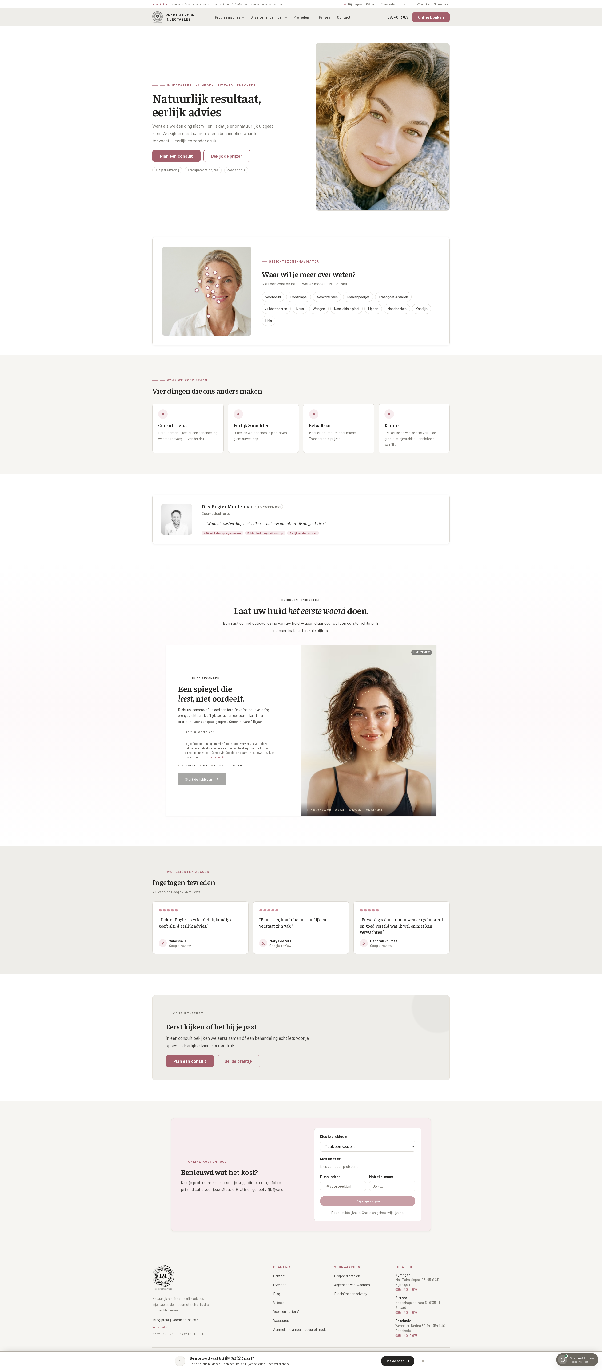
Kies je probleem (333, 1136)
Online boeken (431, 17)
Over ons (408, 4)
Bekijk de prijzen (227, 156)
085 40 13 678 (398, 17)
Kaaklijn (422, 308)
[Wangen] (197, 290)
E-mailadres (330, 1176)
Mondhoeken (397, 308)
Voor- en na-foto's (287, 1311)
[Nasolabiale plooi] (213, 292)
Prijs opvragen (368, 1201)
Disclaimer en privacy (350, 1293)
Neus (300, 308)
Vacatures (281, 1320)
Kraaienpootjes (358, 297)
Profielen (301, 17)
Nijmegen (355, 4)
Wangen (319, 308)
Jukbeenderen (276, 308)
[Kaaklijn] (219, 302)
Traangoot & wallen (393, 297)
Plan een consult (176, 156)
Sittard (371, 4)
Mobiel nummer (381, 1176)
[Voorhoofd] (207, 268)
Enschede (388, 4)
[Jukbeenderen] (217, 286)
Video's (278, 1302)
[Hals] (208, 316)
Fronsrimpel (298, 297)
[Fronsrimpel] (207, 274)
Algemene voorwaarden (352, 1285)
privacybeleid (216, 757)
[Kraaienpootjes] (219, 278)
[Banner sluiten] (423, 1361)
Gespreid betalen (347, 1276)
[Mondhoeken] (214, 297)
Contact (344, 17)
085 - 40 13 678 (406, 1289)
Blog (276, 1293)
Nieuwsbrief (442, 4)
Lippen (373, 308)
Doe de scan (395, 1361)
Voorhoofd (273, 297)
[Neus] (208, 288)
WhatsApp (424, 4)
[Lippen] (208, 296)
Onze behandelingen (267, 17)
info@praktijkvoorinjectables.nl (175, 1320)
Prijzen (324, 17)
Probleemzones (228, 17)
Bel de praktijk (239, 1061)
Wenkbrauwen (327, 297)
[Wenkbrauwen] (215, 273)
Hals (268, 320)
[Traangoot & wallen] (200, 281)
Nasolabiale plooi (346, 308)
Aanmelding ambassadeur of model (300, 1329)
